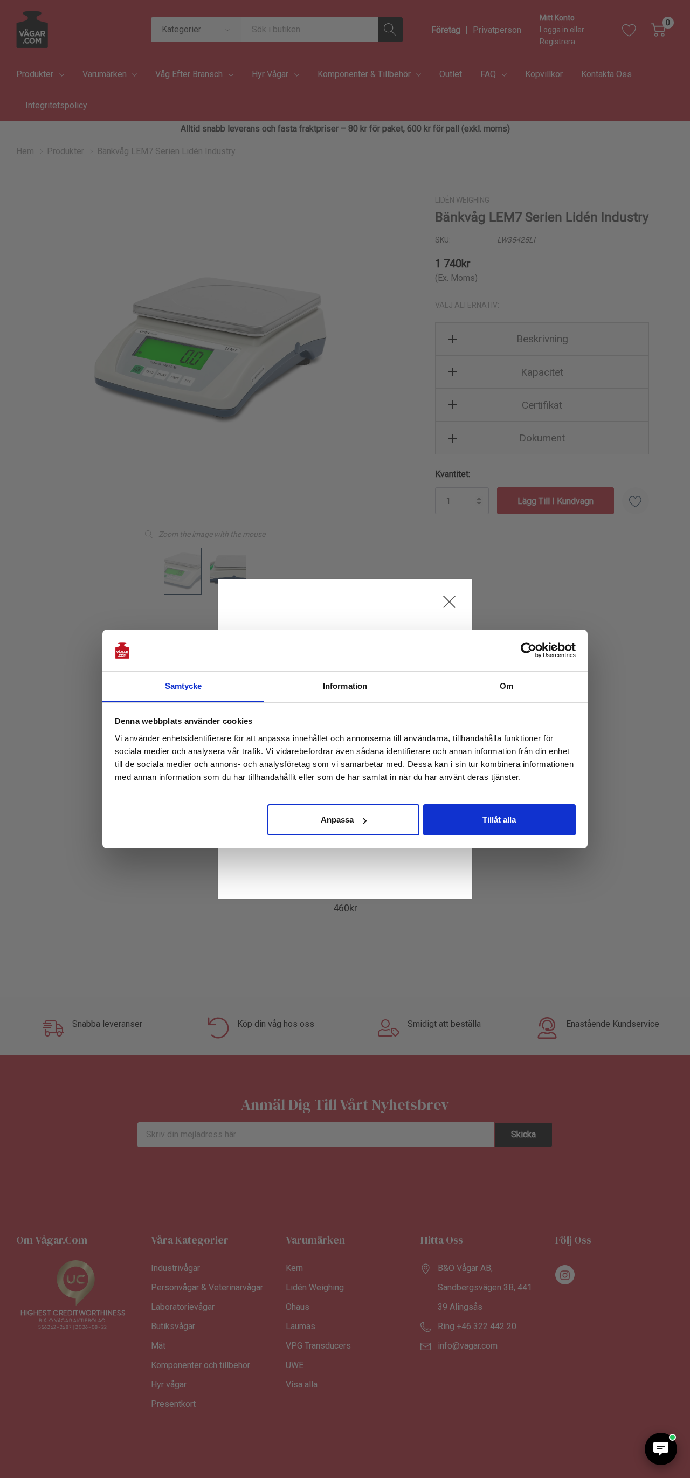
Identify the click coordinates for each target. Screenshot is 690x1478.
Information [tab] (345, 685)
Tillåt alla (499, 819)
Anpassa (337, 819)
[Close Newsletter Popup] (449, 602)
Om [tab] (506, 685)
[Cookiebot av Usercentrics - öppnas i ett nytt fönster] (528, 651)
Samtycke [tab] (183, 685)
